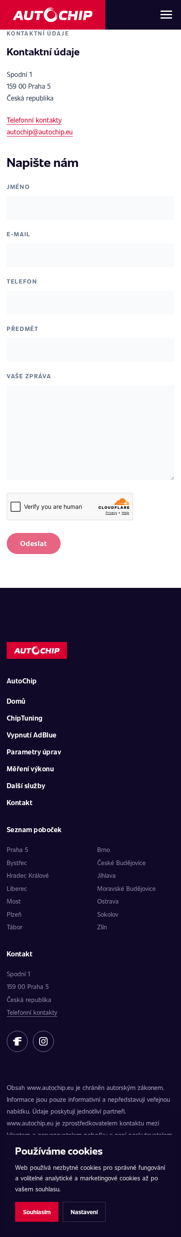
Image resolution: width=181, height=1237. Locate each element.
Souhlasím (37, 1212)
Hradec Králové (28, 875)
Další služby (26, 785)
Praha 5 (17, 849)
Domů (16, 700)
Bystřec (17, 862)
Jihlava (106, 875)
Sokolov (107, 914)
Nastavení (84, 1212)
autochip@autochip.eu (40, 131)
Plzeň (14, 914)
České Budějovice (121, 862)
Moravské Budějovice (126, 888)
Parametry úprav (34, 751)
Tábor (14, 927)
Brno (103, 849)
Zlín (102, 927)
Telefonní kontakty (34, 119)
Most (14, 901)
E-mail (19, 234)
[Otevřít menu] (166, 15)
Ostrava (108, 901)
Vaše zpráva (29, 376)
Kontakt (19, 802)
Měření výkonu (30, 768)
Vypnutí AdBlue (32, 734)
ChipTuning (25, 717)
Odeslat (33, 543)
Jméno (18, 187)
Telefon (22, 281)
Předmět (23, 329)
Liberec (17, 888)
